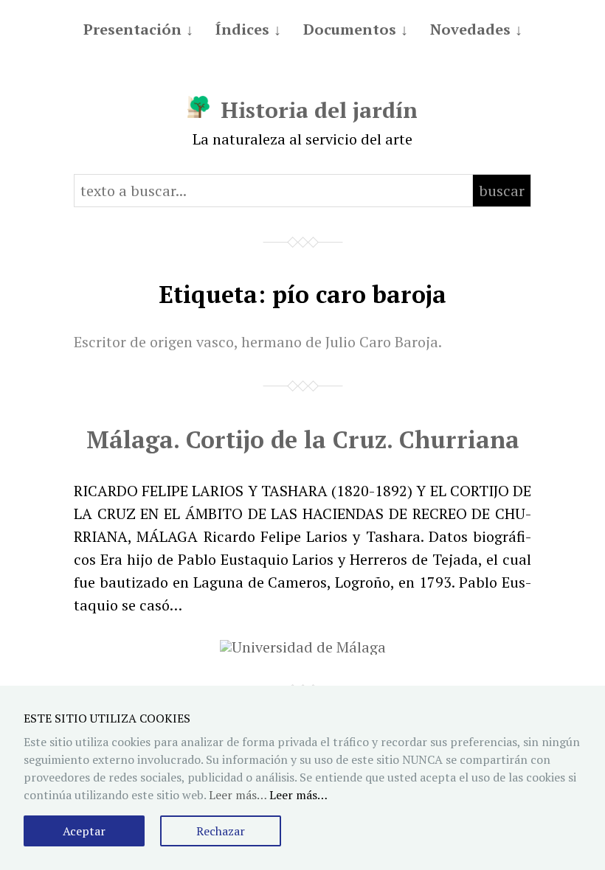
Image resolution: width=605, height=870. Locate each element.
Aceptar (84, 831)
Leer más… (298, 795)
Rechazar (220, 831)
